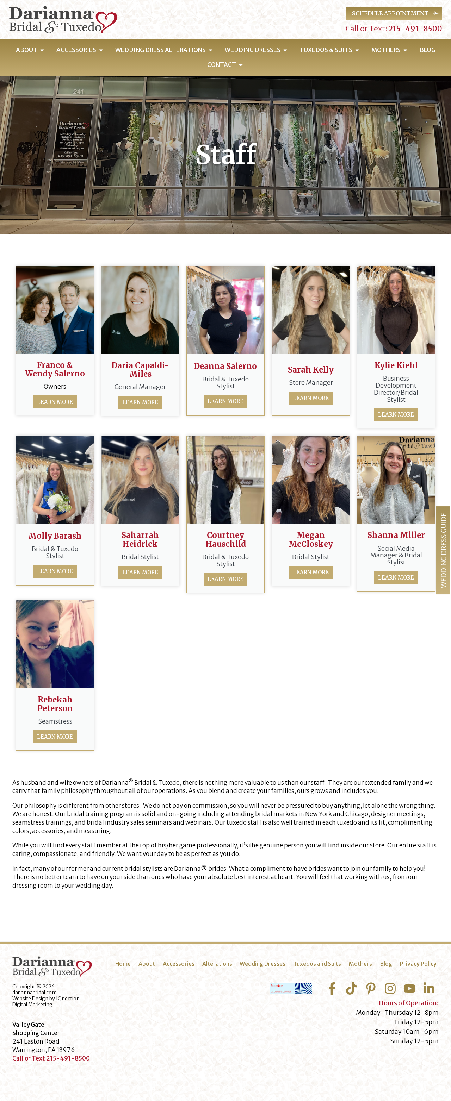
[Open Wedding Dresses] (285, 50)
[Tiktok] (351, 988)
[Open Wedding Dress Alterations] (211, 50)
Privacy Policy (418, 963)
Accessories (178, 963)
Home (123, 963)
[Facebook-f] (332, 988)
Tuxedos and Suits (317, 963)
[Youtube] (409, 988)
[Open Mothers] (405, 50)
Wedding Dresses (262, 963)
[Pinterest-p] (371, 988)
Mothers (360, 963)
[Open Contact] (241, 65)
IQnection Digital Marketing (46, 1001)
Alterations (217, 963)
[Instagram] (390, 988)
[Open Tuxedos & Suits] (357, 50)
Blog (386, 963)
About (146, 963)
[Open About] (42, 50)
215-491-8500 (414, 28)
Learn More (55, 402)
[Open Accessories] (101, 50)
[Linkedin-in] (429, 988)
